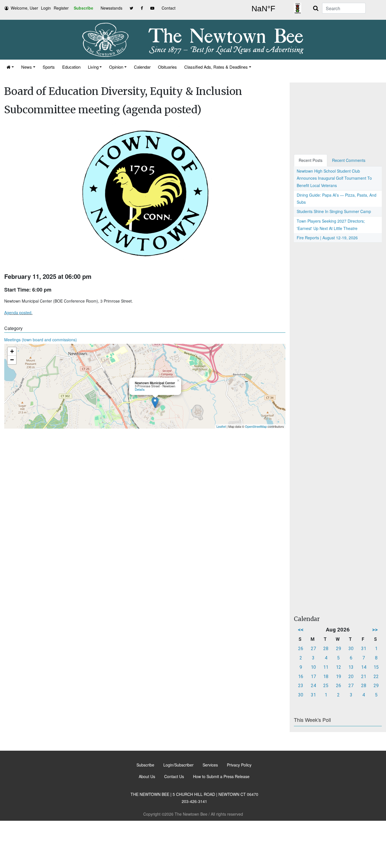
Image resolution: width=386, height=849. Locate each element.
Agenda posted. (18, 312)
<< (300, 629)
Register (61, 8)
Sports (49, 67)
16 (300, 676)
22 (376, 676)
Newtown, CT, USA (263, 9)
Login (46, 8)
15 (376, 667)
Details (140, 389)
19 (338, 676)
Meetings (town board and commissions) (40, 339)
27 (313, 648)
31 (363, 648)
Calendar (142, 67)
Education (71, 67)
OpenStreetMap (256, 426)
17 (313, 676)
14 (363, 667)
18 (325, 676)
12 (338, 667)
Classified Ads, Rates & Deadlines (216, 67)
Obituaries (167, 67)
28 (325, 648)
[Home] (10, 67)
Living (93, 67)
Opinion (116, 67)
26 (300, 648)
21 (363, 676)
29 (338, 648)
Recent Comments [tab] (348, 160)
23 (300, 685)
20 (351, 676)
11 (325, 667)
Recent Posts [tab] (310, 160)
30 (351, 648)
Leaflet (221, 426)
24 (313, 685)
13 (351, 667)
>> (375, 629)
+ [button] (12, 351)
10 (313, 667)
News (26, 67)
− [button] (12, 359)
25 (325, 685)
